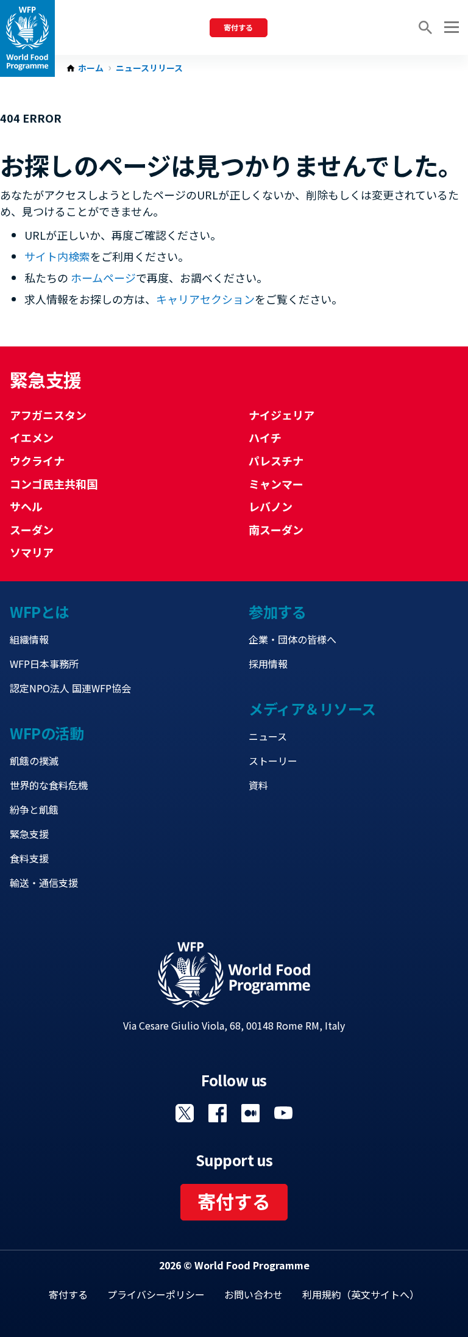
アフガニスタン (48, 415)
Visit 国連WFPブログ (250, 1113)
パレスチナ (276, 460)
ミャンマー (276, 484)
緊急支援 (29, 833)
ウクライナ (37, 460)
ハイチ (265, 437)
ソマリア (32, 552)
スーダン (32, 529)
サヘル (26, 506)
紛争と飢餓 (34, 809)
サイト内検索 (57, 256)
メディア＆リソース (312, 708)
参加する (277, 611)
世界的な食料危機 (49, 785)
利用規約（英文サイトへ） (360, 1294)
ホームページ (103, 277)
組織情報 (29, 639)
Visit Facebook (217, 1113)
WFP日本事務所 (44, 663)
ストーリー (273, 760)
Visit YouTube (283, 1113)
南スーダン (276, 529)
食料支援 (29, 858)
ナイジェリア (281, 415)
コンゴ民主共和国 (54, 484)
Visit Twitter (185, 1113)
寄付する (238, 27)
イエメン (32, 437)
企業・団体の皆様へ (292, 639)
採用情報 (268, 663)
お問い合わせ (253, 1294)
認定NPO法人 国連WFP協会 (70, 688)
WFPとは (39, 611)
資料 (258, 785)
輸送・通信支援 (44, 882)
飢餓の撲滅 (34, 760)
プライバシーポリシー (156, 1294)
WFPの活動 (46, 733)
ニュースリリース (149, 68)
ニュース (268, 736)
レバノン (270, 506)
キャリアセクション (205, 299)
